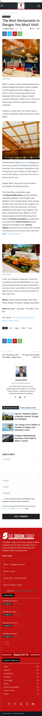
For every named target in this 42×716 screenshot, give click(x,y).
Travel (30, 328)
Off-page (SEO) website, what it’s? (31, 356)
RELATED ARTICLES (11, 408)
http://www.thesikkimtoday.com (21, 383)
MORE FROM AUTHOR (28, 408)
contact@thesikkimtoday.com (25, 591)
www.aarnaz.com (14, 234)
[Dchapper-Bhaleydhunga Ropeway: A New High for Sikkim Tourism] (7, 438)
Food (10, 328)
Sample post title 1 (10, 612)
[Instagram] (15, 704)
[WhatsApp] (20, 33)
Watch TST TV (21, 654)
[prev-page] (3, 446)
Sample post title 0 (10, 601)
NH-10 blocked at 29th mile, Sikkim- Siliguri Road (11, 356)
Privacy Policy (6, 508)
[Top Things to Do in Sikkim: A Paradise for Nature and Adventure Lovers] (7, 427)
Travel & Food (12, 13)
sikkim (24, 328)
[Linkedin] (21, 397)
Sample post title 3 (10, 634)
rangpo (17, 328)
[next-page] (7, 446)
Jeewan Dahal (8, 28)
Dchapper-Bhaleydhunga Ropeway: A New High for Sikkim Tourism (25, 438)
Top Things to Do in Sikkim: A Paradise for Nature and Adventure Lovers (27, 427)
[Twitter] (9, 33)
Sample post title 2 (10, 623)
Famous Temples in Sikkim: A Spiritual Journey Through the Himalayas (26, 416)
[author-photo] (21, 377)
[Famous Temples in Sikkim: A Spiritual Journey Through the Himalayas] (7, 416)
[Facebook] (4, 33)
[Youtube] (33, 704)
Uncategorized (7, 603)
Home (4, 13)
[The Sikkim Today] (21, 535)
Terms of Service (19, 508)
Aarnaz (24, 162)
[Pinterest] (15, 33)
